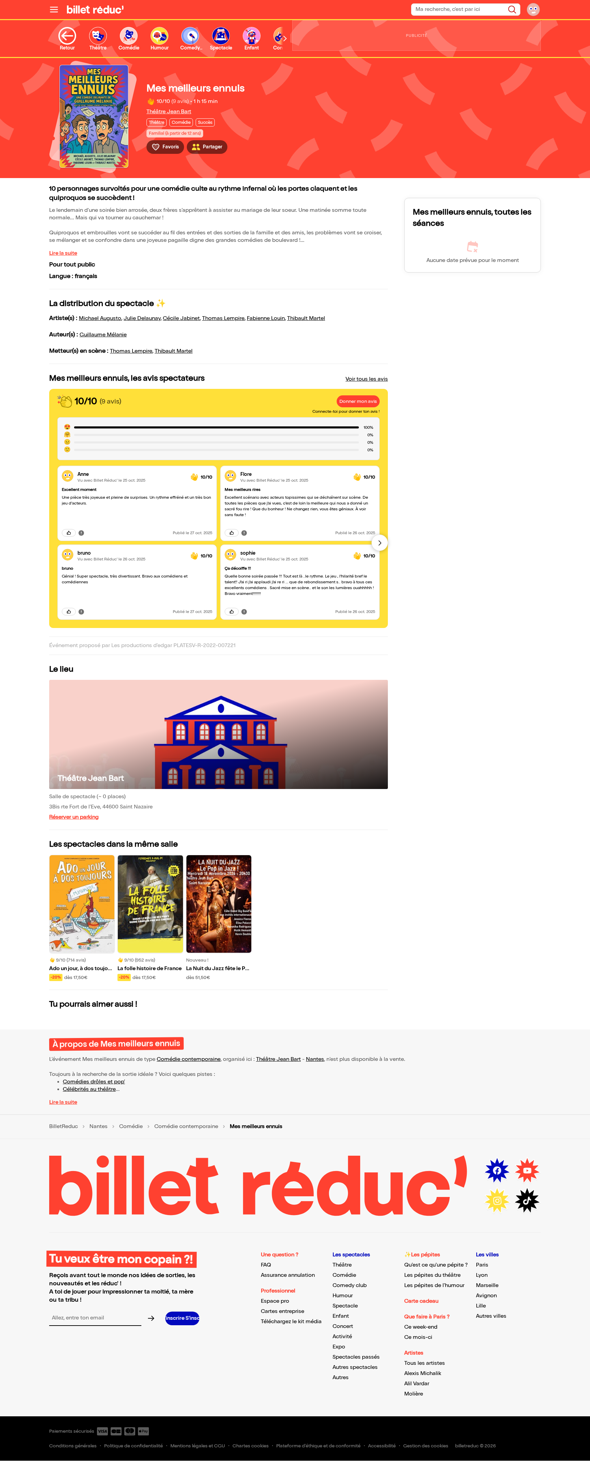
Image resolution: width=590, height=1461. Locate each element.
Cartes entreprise (282, 1311)
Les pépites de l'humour (434, 1285)
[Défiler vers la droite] (285, 39)
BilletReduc (63, 1126)
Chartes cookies (251, 1446)
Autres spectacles (355, 1367)
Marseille (487, 1285)
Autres (341, 1377)
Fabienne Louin (266, 318)
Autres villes (491, 1316)
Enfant (341, 1316)
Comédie (131, 1126)
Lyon (482, 1275)
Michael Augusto (100, 318)
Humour (343, 1295)
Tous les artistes (424, 1363)
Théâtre (342, 1265)
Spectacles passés (356, 1357)
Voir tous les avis (367, 379)
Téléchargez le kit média (291, 1321)
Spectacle (345, 1306)
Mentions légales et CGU (197, 1446)
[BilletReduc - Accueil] (95, 9)
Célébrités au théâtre (89, 1089)
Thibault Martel (306, 318)
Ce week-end (420, 1327)
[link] (131, 474)
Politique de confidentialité (133, 1446)
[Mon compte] (533, 9)
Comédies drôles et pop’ (94, 1082)
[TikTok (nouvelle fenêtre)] (527, 1200)
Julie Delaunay (142, 318)
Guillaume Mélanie (103, 335)
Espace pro (275, 1301)
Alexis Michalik (422, 1373)
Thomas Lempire (223, 318)
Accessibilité (382, 1446)
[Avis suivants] (379, 543)
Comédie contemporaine (189, 1059)
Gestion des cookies (425, 1446)
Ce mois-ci (418, 1337)
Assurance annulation (288, 1275)
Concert (343, 1326)
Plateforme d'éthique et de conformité (318, 1446)
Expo (339, 1347)
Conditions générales (73, 1446)
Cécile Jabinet (181, 318)
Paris (482, 1265)
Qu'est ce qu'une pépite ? (436, 1265)
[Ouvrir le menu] (56, 9)
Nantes (315, 1059)
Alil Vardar (416, 1383)
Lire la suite (63, 253)
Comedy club (350, 1285)
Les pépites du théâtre (432, 1275)
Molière (413, 1394)
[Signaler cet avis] (81, 533)
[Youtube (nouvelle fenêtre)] (527, 1170)
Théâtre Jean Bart (168, 111)
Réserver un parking (74, 817)
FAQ (266, 1265)
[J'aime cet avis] (69, 533)
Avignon (486, 1295)
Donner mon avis (358, 401)
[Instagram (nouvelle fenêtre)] (497, 1200)
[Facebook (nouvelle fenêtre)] (497, 1170)
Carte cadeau (421, 1301)
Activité (342, 1336)
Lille (481, 1306)
